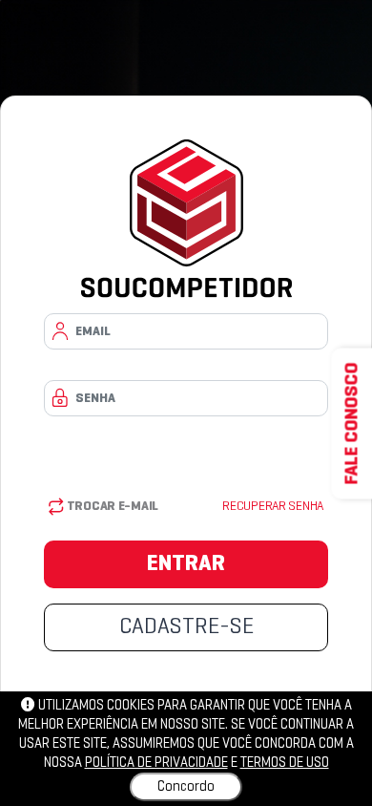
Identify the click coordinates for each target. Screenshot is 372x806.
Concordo (186, 787)
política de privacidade (156, 763)
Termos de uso (284, 763)
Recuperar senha (272, 506)
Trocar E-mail (111, 506)
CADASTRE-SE (186, 627)
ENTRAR (186, 564)
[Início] (186, 218)
